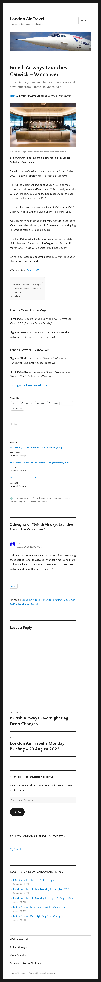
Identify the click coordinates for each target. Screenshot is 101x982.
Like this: (18, 292)
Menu (85, 20)
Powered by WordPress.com (42, 973)
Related (17, 296)
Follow (17, 811)
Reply (13, 586)
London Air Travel (27, 18)
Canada (33, 502)
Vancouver (42, 502)
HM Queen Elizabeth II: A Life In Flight (34, 880)
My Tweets (16, 849)
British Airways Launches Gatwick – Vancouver (39, 907)
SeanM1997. (33, 270)
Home (13, 95)
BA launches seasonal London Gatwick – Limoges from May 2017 (39, 463)
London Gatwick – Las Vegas (27, 284)
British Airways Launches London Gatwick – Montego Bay (36, 447)
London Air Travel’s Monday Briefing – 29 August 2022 (43, 898)
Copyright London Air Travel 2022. (29, 385)
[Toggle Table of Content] (39, 281)
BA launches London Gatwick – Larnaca (28, 478)
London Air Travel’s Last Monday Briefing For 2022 (41, 889)
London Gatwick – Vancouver (27, 288)
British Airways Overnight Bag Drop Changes (38, 916)
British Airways (41, 498)
